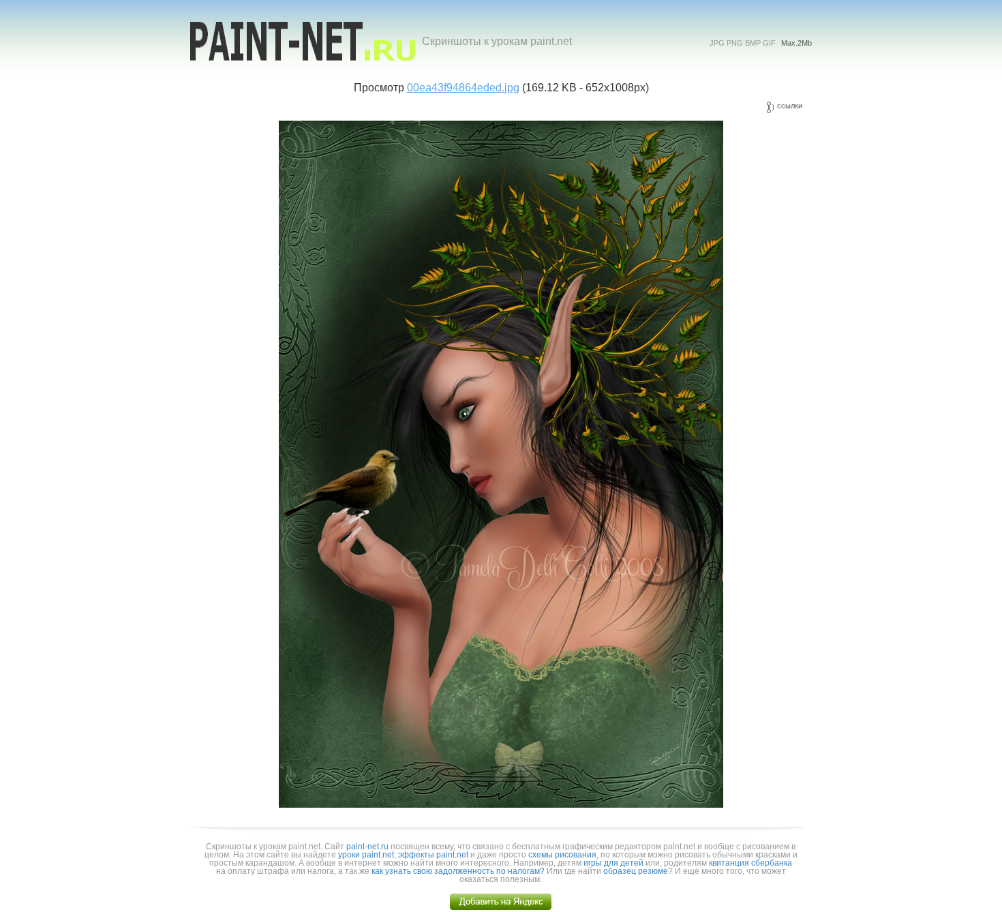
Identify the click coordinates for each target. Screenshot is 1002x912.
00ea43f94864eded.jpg (463, 87)
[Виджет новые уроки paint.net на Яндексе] (500, 907)
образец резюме (635, 871)
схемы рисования (562, 855)
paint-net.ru (367, 846)
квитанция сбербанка (750, 863)
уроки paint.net (366, 855)
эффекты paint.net (433, 855)
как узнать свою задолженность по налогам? (458, 871)
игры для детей (613, 863)
